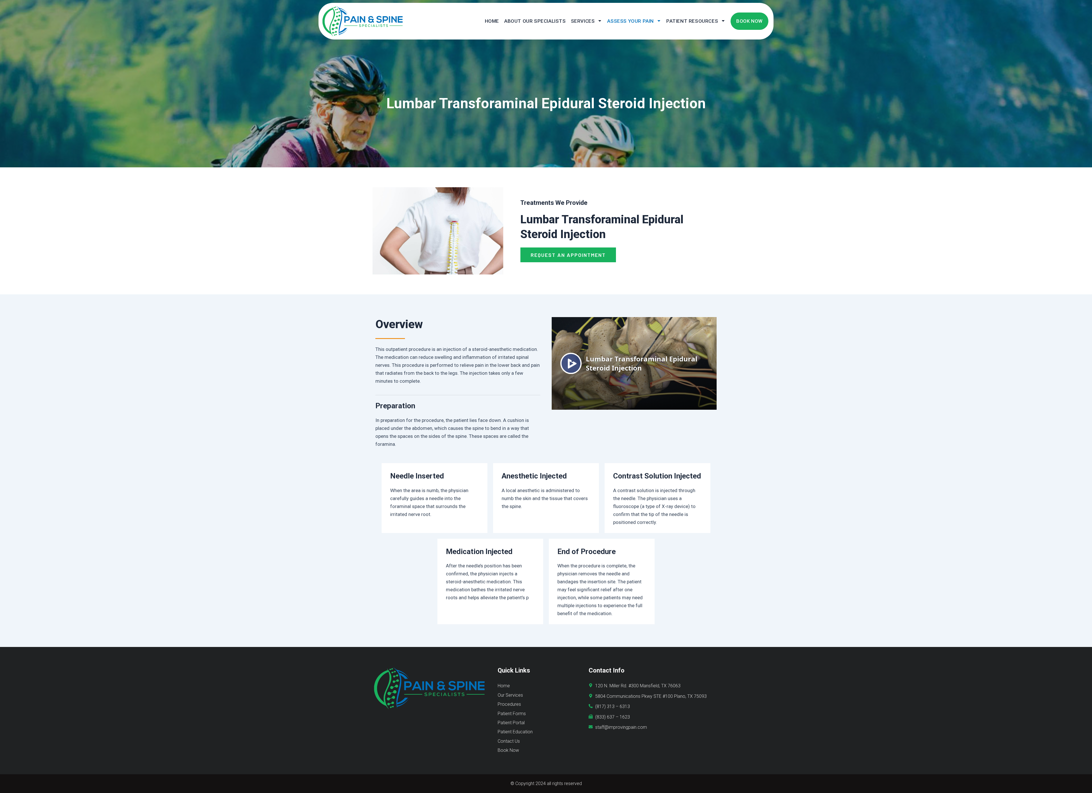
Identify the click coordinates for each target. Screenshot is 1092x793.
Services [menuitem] (583, 21)
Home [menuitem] (492, 21)
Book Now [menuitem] (749, 21)
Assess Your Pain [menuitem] (630, 21)
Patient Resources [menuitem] (692, 21)
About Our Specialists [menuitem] (535, 21)
